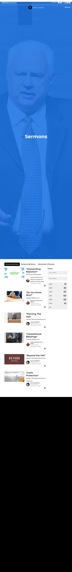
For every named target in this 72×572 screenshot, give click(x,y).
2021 (57, 296)
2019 (57, 303)
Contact (54, 2)
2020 (57, 299)
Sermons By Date (12, 264)
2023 (57, 288)
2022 (57, 292)
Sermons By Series (28, 264)
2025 (57, 284)
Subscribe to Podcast (46, 264)
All (50, 307)
